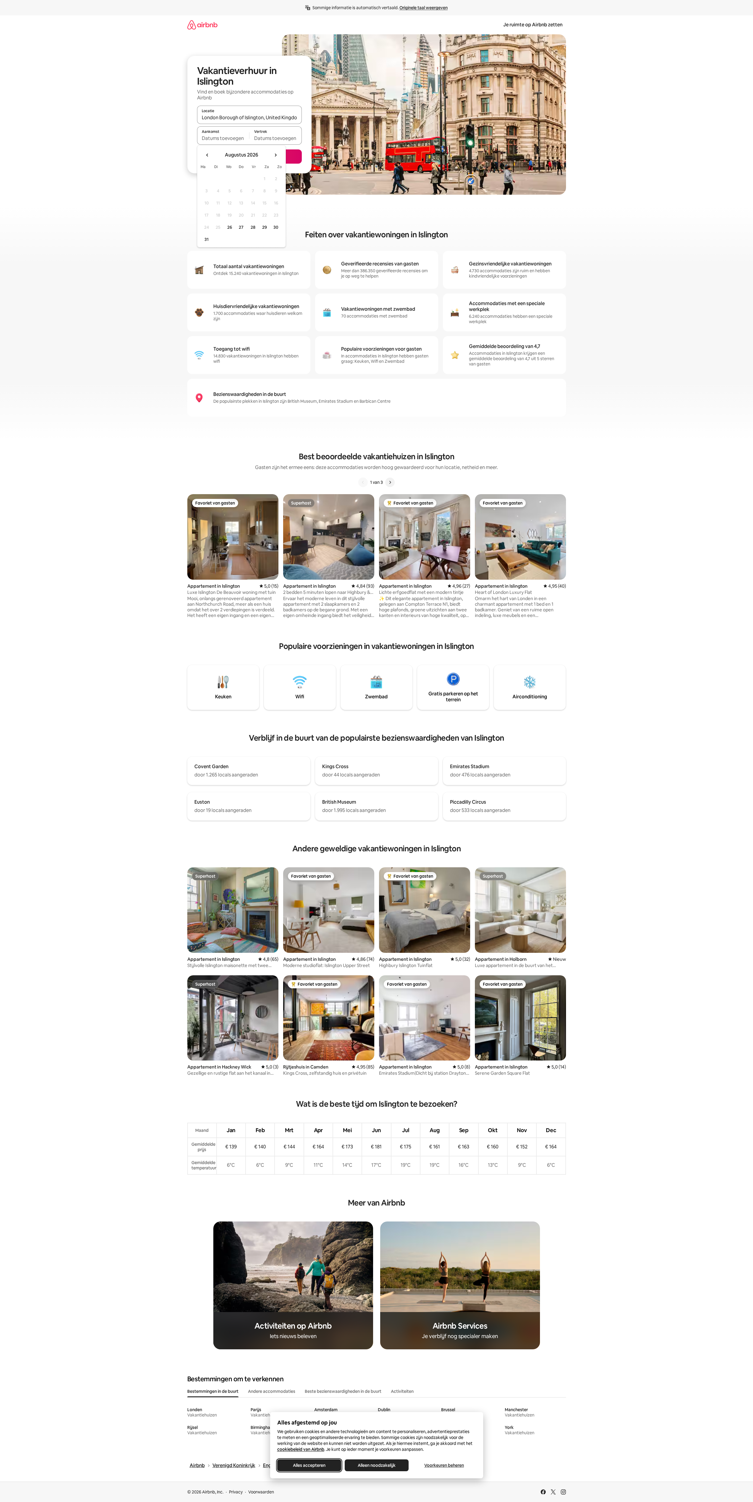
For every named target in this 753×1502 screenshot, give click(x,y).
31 (206, 239)
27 (241, 227)
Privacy (236, 1492)
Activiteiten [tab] (402, 1391)
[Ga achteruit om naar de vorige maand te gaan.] (207, 155)
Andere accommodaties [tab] (271, 1391)
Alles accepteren (309, 1465)
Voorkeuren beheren (444, 1465)
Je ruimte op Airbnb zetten (532, 25)
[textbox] (223, 138)
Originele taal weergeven (423, 7)
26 (229, 227)
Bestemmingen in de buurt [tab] (212, 1391)
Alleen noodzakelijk (377, 1465)
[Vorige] (363, 482)
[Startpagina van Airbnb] (202, 24)
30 (275, 227)
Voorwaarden (261, 1492)
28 (253, 227)
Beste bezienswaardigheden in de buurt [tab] (343, 1391)
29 (264, 227)
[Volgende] (390, 482)
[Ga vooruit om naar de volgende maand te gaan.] (275, 155)
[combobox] (249, 117)
